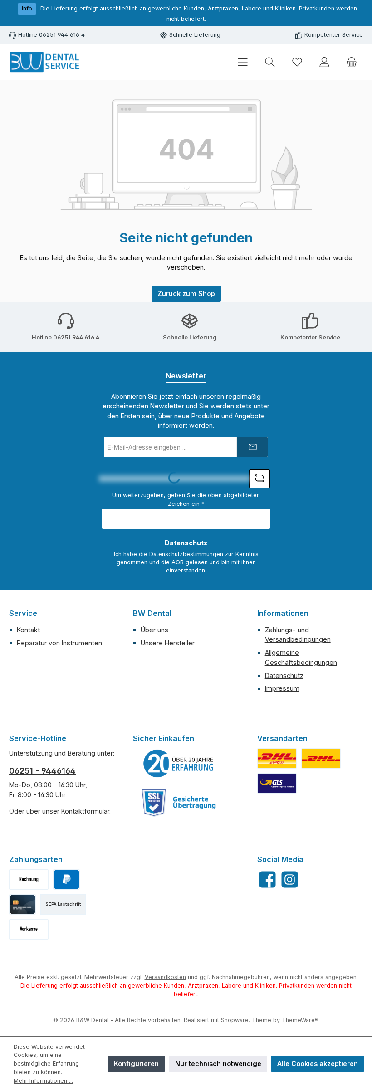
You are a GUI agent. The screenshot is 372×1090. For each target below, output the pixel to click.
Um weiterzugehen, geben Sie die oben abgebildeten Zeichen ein (186, 499)
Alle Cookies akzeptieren (317, 1063)
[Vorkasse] (29, 929)
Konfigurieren (136, 1063)
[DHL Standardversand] (321, 758)
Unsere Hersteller (168, 643)
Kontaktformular (85, 811)
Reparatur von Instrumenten (59, 643)
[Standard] (277, 783)
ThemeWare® (300, 1020)
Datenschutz (284, 675)
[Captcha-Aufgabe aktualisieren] (259, 478)
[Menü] (242, 62)
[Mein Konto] (324, 62)
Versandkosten (165, 977)
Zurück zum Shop (186, 293)
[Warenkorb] (351, 62)
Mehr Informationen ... (43, 1080)
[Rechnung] (29, 879)
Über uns (154, 630)
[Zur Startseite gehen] (45, 62)
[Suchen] (270, 62)
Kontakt (28, 630)
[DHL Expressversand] (277, 758)
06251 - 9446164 (42, 770)
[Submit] (252, 447)
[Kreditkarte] (22, 904)
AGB (177, 562)
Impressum (282, 688)
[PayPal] (66, 879)
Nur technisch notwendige (218, 1063)
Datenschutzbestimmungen (186, 554)
